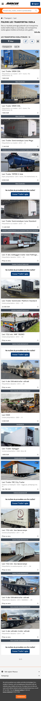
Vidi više (37, 32)
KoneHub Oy (20, 424)
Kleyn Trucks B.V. (20, 82)
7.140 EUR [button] (5, 146)
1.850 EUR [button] (5, 455)
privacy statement (7, 692)
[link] (20, 59)
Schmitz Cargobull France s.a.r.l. (20, 310)
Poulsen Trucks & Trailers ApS (20, 264)
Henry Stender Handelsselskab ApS (20, 391)
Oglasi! (36, 4)
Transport (8, 18)
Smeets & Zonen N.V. (20, 458)
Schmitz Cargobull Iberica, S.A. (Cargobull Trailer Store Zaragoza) (20, 150)
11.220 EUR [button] (6, 227)
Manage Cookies (19, 690)
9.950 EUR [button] (5, 180)
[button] (10, 41)
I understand (21, 696)
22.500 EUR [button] (6, 307)
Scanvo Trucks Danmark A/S (20, 344)
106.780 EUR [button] (6, 489)
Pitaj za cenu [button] (6, 261)
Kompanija (5, 676)
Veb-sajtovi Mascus (11, 672)
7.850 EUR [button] (5, 78)
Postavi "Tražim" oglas (20, 194)
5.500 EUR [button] (5, 421)
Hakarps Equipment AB (20, 492)
